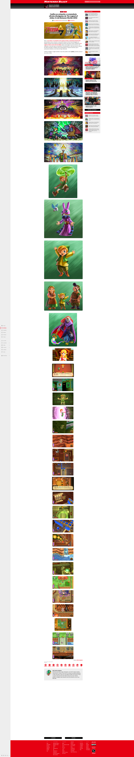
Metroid (72, 743)
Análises (48, 748)
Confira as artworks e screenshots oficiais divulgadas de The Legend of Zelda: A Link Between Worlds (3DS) (63, 16)
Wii (53, 749)
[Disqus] (63, 695)
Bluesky (73, 666)
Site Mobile (48, 744)
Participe (87, 744)
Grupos (77, 666)
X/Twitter (53, 666)
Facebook (45, 666)
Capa (47, 743)
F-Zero (63, 748)
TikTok (62, 666)
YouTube (57, 666)
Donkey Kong (73, 744)
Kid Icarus (64, 753)
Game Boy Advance (56, 753)
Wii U (54, 747)
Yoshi (63, 749)
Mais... (81, 749)
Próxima (73, 737)
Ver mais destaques (92, 109)
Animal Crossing (65, 752)
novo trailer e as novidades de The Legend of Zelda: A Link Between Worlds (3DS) (63, 40)
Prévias (48, 749)
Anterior (53, 737)
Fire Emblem (73, 745)
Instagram (49, 666)
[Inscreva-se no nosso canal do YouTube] (7, 755)
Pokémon (72, 741)
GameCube (55, 752)
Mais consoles (55, 754)
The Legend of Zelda (65, 744)
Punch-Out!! (73, 749)
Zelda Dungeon (79, 660)
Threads (69, 666)
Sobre (87, 743)
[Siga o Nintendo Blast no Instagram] (4, 755)
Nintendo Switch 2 (56, 743)
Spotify (65, 666)
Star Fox (63, 747)
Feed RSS (81, 748)
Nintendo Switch (56, 744)
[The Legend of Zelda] (61, 11)
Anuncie (87, 747)
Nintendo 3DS (55, 748)
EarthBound (73, 748)
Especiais (48, 747)
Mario (63, 743)
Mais (81, 666)
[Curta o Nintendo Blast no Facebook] (2, 755)
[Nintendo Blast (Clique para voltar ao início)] (56, 1)
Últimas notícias (88, 11)
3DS (65, 11)
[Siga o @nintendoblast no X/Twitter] (5, 755)
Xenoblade (72, 750)
